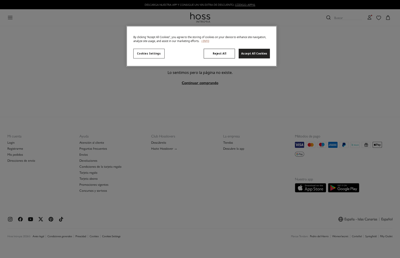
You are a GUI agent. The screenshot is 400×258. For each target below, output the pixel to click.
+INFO (205, 41)
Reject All (219, 53)
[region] (201, 46)
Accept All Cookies (254, 53)
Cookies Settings (149, 53)
